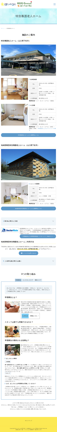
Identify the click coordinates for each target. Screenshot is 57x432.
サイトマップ (28, 420)
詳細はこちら (33, 316)
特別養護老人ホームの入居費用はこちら (28, 135)
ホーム (2, 28)
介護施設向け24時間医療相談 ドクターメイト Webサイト (38, 236)
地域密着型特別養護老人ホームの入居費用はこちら (28, 208)
